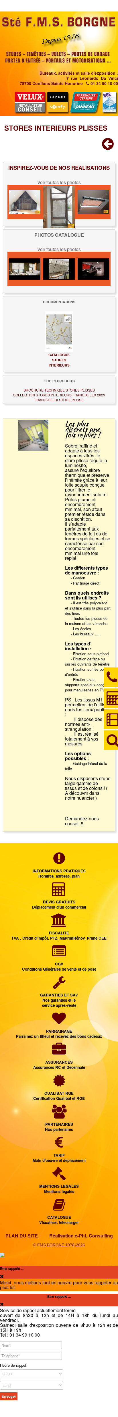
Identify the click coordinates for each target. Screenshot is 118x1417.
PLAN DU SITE (21, 1235)
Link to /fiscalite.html (59, 927)
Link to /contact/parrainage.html (59, 1026)
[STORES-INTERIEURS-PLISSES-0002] (59, 202)
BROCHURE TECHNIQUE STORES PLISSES (59, 389)
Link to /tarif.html (59, 1150)
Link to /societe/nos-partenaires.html (59, 1119)
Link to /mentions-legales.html (59, 1181)
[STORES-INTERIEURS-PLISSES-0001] (24, 202)
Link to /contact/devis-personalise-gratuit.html (59, 896)
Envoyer (8, 1396)
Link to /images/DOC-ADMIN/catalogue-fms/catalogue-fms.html (59, 1212)
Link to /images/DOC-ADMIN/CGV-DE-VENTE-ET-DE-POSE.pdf (59, 958)
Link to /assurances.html (59, 1057)
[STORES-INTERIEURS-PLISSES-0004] (93, 202)
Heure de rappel (13, 1365)
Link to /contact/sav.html (59, 992)
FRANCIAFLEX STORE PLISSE (59, 399)
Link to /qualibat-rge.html (59, 1088)
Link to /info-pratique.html (59, 865)
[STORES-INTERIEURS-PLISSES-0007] (93, 269)
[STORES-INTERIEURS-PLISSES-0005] (59, 269)
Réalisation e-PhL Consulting (81, 1235)
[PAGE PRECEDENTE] (108, 147)
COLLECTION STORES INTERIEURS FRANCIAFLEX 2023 (59, 394)
